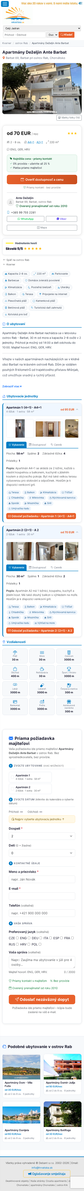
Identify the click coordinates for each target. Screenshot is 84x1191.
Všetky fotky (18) (70, 117)
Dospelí (16, 828)
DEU (35, 938)
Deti (20, 845)
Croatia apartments (56, 1181)
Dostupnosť (39, 444)
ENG (24, 938)
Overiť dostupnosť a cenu (44, 179)
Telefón (21, 905)
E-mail (15, 889)
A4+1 (31, 142)
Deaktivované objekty (17, 1181)
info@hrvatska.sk (42, 1167)
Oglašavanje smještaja (48, 1174)
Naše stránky (38, 1181)
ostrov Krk (62, 1185)
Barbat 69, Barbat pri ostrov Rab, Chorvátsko (35, 58)
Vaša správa (25, 952)
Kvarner (6, 43)
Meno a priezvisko (24, 872)
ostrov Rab (21, 43)
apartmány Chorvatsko (43, 1185)
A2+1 (40, 142)
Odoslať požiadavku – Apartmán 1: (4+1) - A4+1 (43, 516)
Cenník (58, 444)
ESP (56, 938)
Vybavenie (18, 444)
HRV (24, 944)
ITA (46, 938)
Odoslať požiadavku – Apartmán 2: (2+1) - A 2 (42, 630)
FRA (67, 938)
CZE (12, 938)
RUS (12, 944)
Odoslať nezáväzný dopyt (44, 999)
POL (35, 944)
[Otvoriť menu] (5, 4)
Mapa (43, 227)
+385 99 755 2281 (23, 212)
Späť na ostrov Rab (17, 259)
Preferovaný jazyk (29, 932)
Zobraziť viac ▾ (11, 386)
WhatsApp (27, 218)
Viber (63, 218)
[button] (42, 246)
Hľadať (67, 34)
